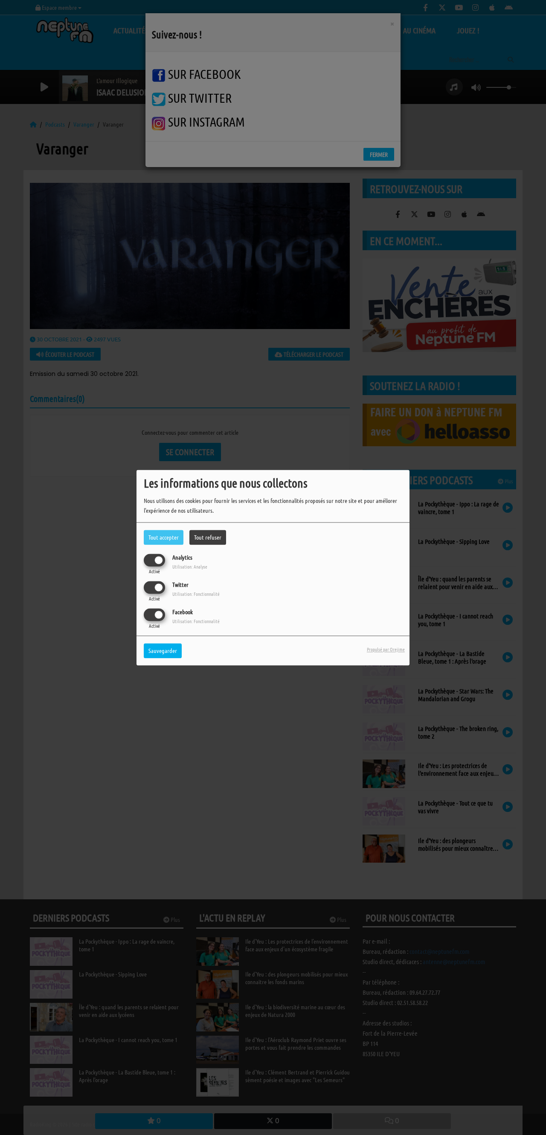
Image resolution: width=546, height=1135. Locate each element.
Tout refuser (207, 537)
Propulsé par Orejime (386, 649)
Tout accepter (163, 537)
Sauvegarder (162, 650)
